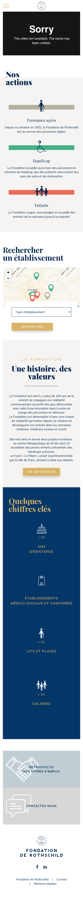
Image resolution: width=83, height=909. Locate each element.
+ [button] (8, 272)
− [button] (8, 278)
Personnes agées (41, 120)
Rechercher (32, 326)
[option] (41, 38)
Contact (61, 879)
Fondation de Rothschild (32, 879)
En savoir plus (42, 472)
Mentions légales (45, 883)
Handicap (41, 160)
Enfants (41, 205)
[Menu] (6, 6)
